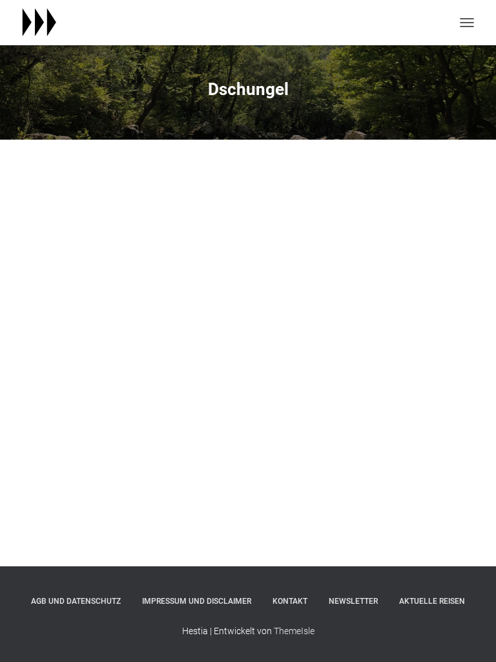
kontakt (290, 601)
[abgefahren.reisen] (43, 22)
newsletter (353, 601)
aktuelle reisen (432, 601)
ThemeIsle (294, 631)
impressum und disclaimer (196, 601)
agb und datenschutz (76, 601)
